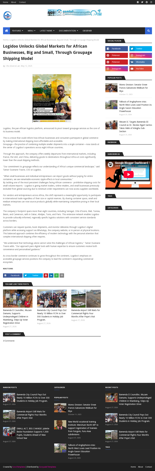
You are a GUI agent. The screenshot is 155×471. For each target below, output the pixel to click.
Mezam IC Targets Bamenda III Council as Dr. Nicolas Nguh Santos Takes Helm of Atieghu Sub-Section (135, 127)
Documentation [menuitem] (67, 31)
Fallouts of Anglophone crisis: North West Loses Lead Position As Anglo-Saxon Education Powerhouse (135, 106)
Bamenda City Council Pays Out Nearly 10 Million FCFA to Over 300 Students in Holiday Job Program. (51, 315)
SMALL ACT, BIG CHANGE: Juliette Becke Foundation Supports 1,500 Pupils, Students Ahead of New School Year (33, 433)
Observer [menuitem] (87, 31)
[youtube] (140, 68)
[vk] (140, 62)
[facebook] (137, 2)
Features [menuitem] (16, 31)
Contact (22, 2)
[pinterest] (146, 2)
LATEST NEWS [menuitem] (46, 31)
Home (5, 2)
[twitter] (142, 2)
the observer (12, 66)
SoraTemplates (18, 467)
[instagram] (151, 2)
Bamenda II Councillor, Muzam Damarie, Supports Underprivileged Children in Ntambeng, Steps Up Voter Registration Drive (17, 316)
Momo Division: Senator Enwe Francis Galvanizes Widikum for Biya (133, 87)
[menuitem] (6, 30)
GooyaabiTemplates (47, 467)
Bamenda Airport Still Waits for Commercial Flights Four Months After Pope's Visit (85, 313)
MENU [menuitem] (30, 31)
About (13, 2)
